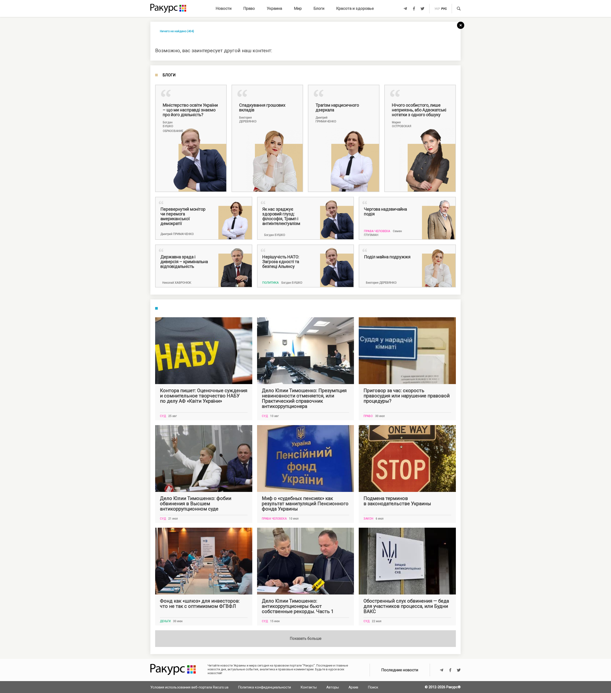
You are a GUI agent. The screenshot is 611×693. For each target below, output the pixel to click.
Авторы (332, 687)
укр (437, 8)
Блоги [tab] (169, 75)
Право (249, 8)
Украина (274, 8)
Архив (353, 687)
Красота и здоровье (355, 8)
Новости (224, 8)
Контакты (308, 687)
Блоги (319, 8)
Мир (298, 8)
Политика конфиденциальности (264, 687)
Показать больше (305, 638)
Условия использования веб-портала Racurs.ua (189, 687)
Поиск (373, 687)
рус (444, 8)
